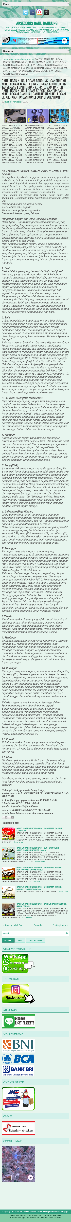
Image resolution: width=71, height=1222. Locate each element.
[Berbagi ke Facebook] (12, 817)
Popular (8, 940)
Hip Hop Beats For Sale (51, 1218)
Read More (18, 842)
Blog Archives (35, 940)
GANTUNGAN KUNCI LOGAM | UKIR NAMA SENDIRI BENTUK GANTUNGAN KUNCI (39, 868)
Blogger (65, 1211)
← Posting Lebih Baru (13, 925)
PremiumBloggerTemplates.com (24, 1218)
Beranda (38, 925)
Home (5, 59)
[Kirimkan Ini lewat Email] (3, 817)
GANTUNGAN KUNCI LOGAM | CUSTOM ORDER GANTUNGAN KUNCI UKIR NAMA (38, 849)
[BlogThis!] (6, 817)
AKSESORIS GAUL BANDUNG (36, 23)
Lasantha (56, 1215)
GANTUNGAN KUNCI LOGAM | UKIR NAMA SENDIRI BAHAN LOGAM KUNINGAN (39, 888)
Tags (20, 940)
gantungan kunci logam (21, 59)
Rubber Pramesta (12, 102)
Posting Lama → (60, 925)
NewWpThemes (27, 1215)
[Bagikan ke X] (9, 817)
